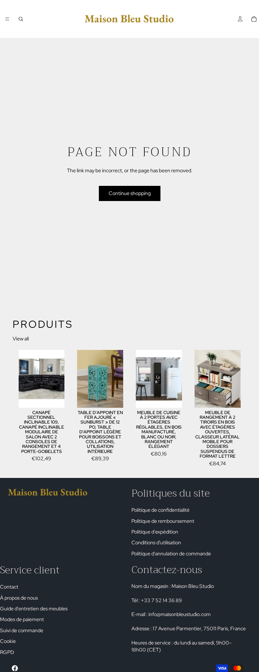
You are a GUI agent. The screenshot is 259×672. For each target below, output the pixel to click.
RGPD (7, 652)
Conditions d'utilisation (156, 542)
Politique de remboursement (162, 520)
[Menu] (7, 19)
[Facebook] (15, 668)
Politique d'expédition (154, 531)
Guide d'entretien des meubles (34, 608)
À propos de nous (19, 597)
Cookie (8, 641)
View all (21, 338)
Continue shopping (130, 193)
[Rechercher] (21, 19)
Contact (9, 586)
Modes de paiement (22, 619)
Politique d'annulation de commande (171, 553)
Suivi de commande (21, 630)
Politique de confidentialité (160, 510)
